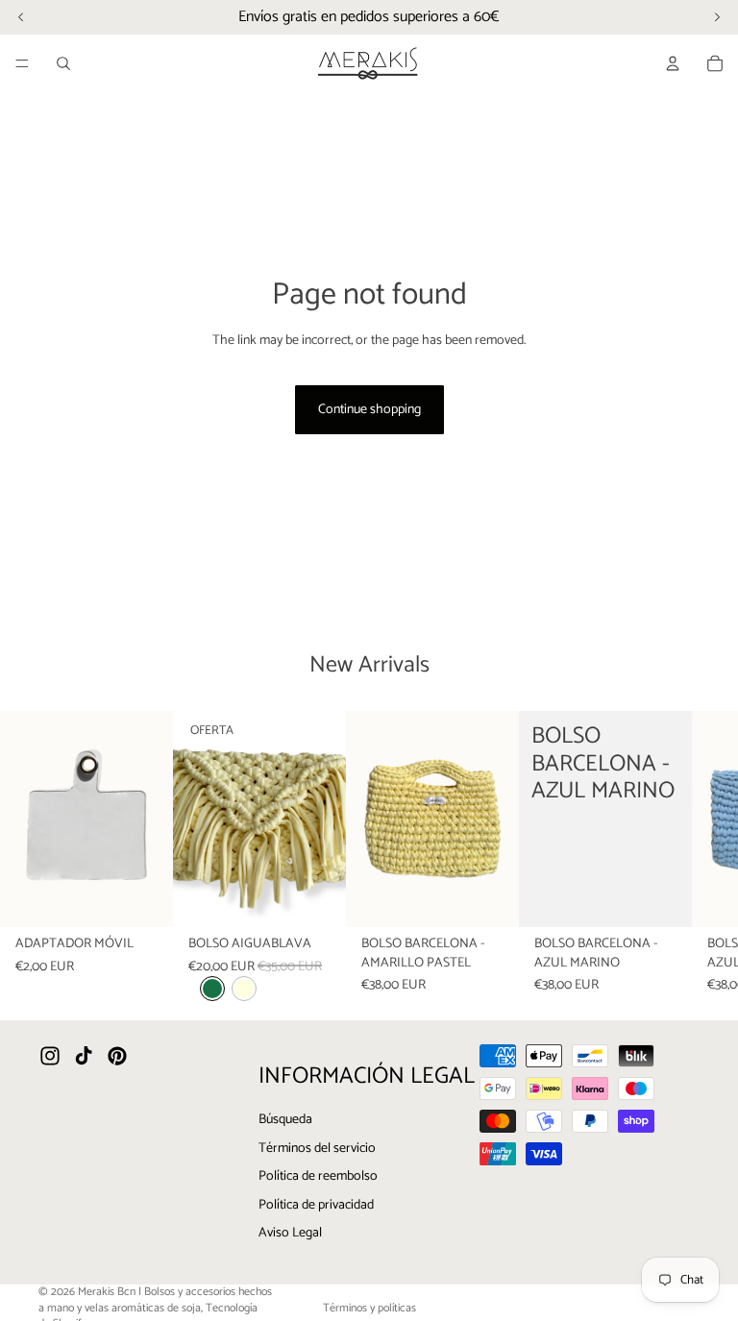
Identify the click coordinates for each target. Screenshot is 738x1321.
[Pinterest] (117, 1055)
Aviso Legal (290, 1233)
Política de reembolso (318, 1176)
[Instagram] (50, 1055)
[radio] (212, 988)
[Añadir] (143, 897)
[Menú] (22, 63)
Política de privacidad (316, 1205)
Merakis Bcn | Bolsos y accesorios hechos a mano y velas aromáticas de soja (155, 1300)
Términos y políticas (369, 1308)
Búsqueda (285, 1120)
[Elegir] (316, 897)
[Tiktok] (83, 1055)
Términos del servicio (317, 1148)
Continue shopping (369, 410)
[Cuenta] (673, 63)
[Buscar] (63, 63)
